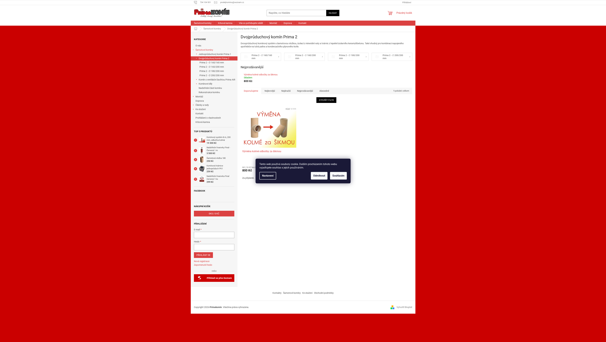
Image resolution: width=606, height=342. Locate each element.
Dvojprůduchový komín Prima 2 (214, 58)
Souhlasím (338, 175)
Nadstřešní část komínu (210, 88)
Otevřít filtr (326, 100)
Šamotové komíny (204, 50)
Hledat (333, 13)
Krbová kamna (203, 122)
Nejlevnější (270, 91)
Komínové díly (205, 83)
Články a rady (202, 105)
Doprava (200, 101)
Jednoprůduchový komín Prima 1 (215, 54)
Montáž (199, 96)
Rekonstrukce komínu (209, 92)
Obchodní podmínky (324, 293)
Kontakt (199, 113)
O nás (198, 45)
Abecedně (324, 91)
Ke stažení (201, 109)
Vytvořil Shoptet (404, 307)
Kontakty (277, 293)
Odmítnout (319, 175)
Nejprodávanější (305, 91)
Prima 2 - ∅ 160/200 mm (211, 67)
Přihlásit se (203, 255)
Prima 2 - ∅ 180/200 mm (211, 71)
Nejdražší (286, 91)
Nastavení (267, 175)
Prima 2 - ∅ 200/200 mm (211, 75)
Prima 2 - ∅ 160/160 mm (211, 62)
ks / (214, 213)
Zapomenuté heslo (203, 265)
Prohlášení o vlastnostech (208, 118)
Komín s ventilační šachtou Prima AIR (217, 79)
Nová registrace (201, 261)
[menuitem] (203, 23)
